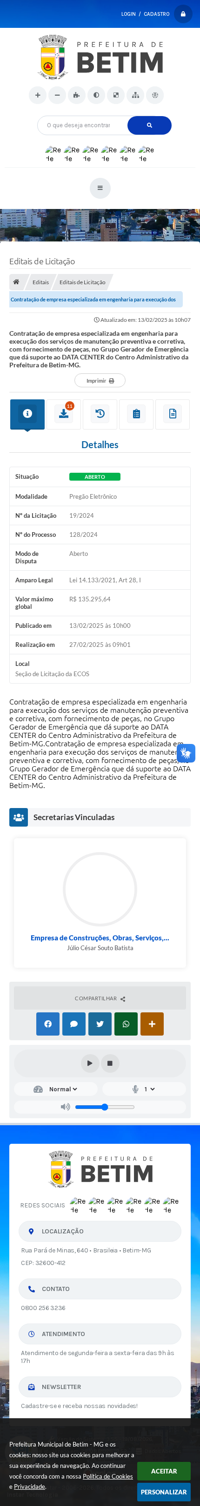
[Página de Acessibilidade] (155, 95)
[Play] (90, 1063)
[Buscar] (149, 125)
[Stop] (110, 1063)
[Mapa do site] (135, 95)
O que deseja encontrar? (100, 112)
